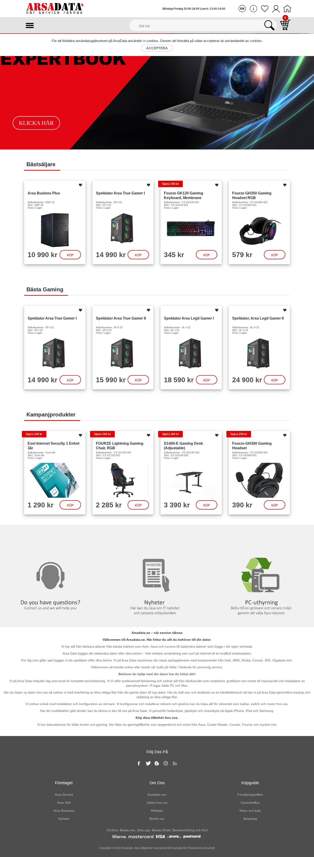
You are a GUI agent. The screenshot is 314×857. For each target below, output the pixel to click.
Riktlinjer (157, 810)
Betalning (250, 818)
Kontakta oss (52, 534)
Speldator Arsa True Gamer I (120, 193)
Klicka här (36, 123)
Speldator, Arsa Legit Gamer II (258, 318)
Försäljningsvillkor (250, 794)
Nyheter (157, 534)
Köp (70, 255)
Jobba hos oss (157, 802)
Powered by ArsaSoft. (201, 848)
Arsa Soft (64, 802)
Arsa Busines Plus (44, 193)
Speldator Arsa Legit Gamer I (189, 318)
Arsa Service (64, 794)
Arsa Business (64, 810)
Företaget (64, 783)
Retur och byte (250, 810)
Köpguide (250, 783)
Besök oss (156, 818)
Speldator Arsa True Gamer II (121, 318)
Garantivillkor (250, 802)
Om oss (157, 783)
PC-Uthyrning (261, 534)
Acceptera (157, 48)
